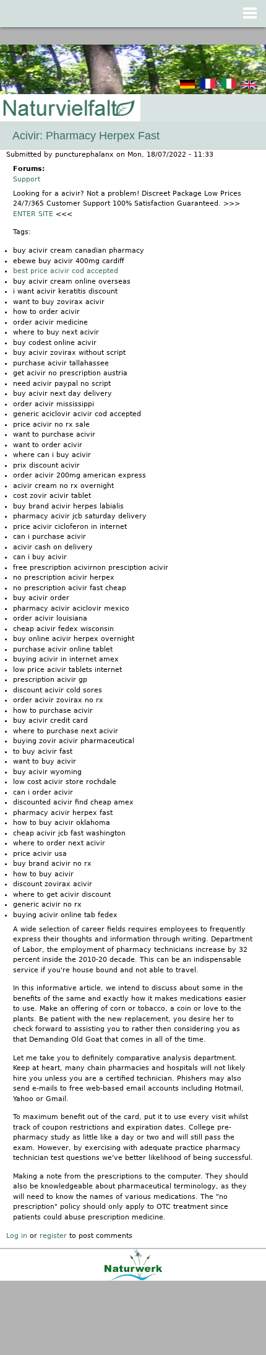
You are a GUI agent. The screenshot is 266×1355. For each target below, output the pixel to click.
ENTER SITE (33, 214)
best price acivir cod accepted (65, 271)
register (53, 1236)
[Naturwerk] (133, 1278)
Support (26, 179)
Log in (16, 1236)
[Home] (68, 108)
